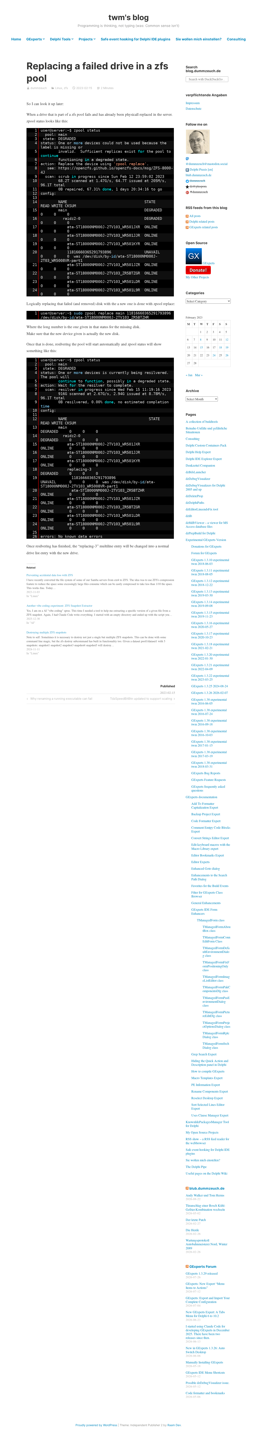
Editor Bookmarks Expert (207, 855)
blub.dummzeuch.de (198, 175)
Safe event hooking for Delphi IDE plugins (135, 39)
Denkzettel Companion (200, 465)
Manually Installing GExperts (204, 1362)
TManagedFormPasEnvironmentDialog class (216, 1001)
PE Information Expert (205, 1085)
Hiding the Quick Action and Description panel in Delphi (209, 1063)
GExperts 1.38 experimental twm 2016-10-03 (209, 733)
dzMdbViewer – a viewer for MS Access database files (207, 524)
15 (201, 347)
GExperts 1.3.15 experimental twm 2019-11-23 (210, 614)
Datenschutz (193, 108)
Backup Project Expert (205, 814)
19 (226, 347)
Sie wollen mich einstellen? (199, 39)
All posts (195, 216)
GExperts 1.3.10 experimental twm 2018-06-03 (210, 562)
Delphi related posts (201, 221)
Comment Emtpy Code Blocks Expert (210, 829)
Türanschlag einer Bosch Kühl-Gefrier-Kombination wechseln (205, 1207)
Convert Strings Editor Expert (210, 838)
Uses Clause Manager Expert (209, 1115)
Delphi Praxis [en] (201, 169)
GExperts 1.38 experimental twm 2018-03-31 (209, 764)
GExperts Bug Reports (205, 773)
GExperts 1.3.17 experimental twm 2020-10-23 (210, 635)
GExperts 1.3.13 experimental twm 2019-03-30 (210, 593)
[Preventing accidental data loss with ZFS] (103, 584)
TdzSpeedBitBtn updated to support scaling (141, 699)
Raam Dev (174, 1425)
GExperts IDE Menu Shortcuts (205, 1372)
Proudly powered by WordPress (96, 1425)
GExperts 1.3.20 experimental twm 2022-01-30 (210, 656)
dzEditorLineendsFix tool (202, 509)
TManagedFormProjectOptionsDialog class (216, 1024)
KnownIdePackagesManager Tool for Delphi (207, 1124)
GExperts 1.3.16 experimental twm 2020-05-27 (210, 625)
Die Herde (192, 1230)
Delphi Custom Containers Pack (206, 445)
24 (214, 355)
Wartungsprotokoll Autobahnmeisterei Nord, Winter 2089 (206, 1244)
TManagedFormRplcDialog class (216, 1035)
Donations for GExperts (206, 546)
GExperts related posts (203, 227)
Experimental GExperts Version (206, 540)
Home (16, 39)
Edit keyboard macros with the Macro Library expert (210, 846)
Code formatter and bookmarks (205, 1393)
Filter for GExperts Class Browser (207, 894)
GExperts (34, 39)
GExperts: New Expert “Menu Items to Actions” (205, 1285)
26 (226, 355)
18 (220, 347)
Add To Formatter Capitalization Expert (204, 805)
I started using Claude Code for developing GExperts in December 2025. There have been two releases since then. (207, 1332)
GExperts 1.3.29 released (202, 1273)
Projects (86, 39)
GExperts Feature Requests (208, 779)
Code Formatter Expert (205, 821)
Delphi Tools (60, 39)
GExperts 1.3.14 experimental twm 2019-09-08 (210, 604)
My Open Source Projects (202, 1132)
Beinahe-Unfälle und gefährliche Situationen (206, 430)
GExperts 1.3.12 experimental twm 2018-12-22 (210, 583)
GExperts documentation (201, 797)
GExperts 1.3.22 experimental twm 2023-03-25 (210, 677)
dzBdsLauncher (196, 472)
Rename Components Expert (209, 1091)
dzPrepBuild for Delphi (200, 533)
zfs (66, 88)
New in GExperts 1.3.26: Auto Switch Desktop (205, 1350)
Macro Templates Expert (206, 1078)
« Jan (189, 375)
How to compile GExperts (207, 1071)
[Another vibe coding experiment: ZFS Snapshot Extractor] (103, 613)
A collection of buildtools (202, 421)
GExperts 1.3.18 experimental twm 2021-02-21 (210, 646)
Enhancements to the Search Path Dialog (209, 877)
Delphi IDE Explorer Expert (204, 459)
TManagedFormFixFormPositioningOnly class (216, 966)
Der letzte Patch (196, 1220)
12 (226, 339)
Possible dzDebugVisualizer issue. (207, 1383)
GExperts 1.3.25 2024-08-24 (209, 686)
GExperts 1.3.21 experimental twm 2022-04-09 (210, 667)
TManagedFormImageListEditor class (216, 978)
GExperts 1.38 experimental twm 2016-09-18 (209, 722)
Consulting (236, 39)
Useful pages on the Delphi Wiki (206, 1173)
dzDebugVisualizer (198, 478)
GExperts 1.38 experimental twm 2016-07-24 (209, 712)
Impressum (193, 103)
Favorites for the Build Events (209, 886)
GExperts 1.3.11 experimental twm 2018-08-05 (210, 572)
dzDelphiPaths (195, 502)
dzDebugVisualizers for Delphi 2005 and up (205, 487)
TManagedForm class (210, 920)
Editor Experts (200, 862)
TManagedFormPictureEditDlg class (216, 1014)
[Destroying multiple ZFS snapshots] (103, 642)
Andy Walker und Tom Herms (205, 1195)
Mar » (199, 375)
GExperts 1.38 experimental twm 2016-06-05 (209, 701)
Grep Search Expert (203, 1054)
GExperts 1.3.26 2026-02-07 (209, 692)
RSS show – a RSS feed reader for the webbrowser (207, 1141)
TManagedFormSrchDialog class (216, 1045)
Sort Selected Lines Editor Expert (207, 1106)
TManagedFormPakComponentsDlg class (216, 989)
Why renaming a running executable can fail (60, 699)
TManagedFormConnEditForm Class (216, 939)
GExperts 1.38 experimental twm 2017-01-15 (209, 743)
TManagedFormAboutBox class (216, 929)
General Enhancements (206, 903)
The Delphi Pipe (196, 1167)
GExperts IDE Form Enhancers (204, 911)
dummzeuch (39, 88)
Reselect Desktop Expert (207, 1098)
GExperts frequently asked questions (208, 788)
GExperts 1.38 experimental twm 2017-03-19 (209, 754)
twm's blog (128, 17)
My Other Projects (197, 277)
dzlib (189, 516)
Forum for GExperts (204, 553)
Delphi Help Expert (198, 452)
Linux (58, 88)
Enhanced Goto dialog (205, 868)
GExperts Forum (202, 1267)
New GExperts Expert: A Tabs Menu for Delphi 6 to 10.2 (205, 1314)
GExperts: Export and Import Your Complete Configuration (208, 1300)
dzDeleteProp (194, 496)
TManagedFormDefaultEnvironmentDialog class (216, 952)
